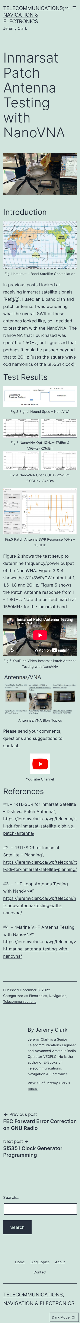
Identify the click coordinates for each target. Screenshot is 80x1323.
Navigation (57, 996)
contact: (11, 745)
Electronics (38, 996)
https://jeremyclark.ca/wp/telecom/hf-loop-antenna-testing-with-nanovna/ (39, 905)
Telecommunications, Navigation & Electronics (33, 14)
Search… (11, 1197)
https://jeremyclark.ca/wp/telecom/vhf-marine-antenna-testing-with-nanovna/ (39, 949)
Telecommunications (19, 1001)
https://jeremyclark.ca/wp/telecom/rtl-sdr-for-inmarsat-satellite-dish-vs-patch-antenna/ (40, 826)
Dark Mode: (61, 1317)
